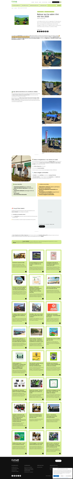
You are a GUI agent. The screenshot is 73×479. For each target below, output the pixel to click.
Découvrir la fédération (16, 5)
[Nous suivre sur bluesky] (20, 476)
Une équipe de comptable (15, 471)
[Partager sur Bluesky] (44, 31)
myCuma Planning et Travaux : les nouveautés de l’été (53, 288)
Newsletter (49, 2)
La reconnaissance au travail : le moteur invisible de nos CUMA (36, 264)
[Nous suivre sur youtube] (16, 476)
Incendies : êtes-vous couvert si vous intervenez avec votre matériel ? (36, 315)
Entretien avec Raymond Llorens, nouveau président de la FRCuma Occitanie (53, 364)
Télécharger (41, 226)
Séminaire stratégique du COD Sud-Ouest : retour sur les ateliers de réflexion (53, 392)
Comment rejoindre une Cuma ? (54, 467)
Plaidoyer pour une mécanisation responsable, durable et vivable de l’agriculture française (28, 469)
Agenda (40, 2)
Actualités (32, 2)
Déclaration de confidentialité (65, 477)
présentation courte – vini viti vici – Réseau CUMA (46, 224)
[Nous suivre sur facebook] (12, 476)
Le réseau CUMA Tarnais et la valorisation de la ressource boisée (19, 315)
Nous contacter (58, 460)
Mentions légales (48, 475)
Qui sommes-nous (15, 465)
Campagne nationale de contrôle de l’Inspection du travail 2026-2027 (53, 264)
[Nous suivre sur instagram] (14, 476)
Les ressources (27, 465)
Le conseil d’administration (15, 468)
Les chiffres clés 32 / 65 (15, 467)
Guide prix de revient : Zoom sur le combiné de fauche (18, 444)
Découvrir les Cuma (25, 5)
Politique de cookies (59, 477)
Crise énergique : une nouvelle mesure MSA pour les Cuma (36, 444)
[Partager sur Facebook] (38, 31)
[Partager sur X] (42, 31)
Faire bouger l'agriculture (34, 5)
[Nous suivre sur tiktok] (18, 476)
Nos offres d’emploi (44, 2)
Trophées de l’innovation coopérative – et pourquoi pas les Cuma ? (53, 315)
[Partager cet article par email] (46, 31)
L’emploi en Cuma (40, 465)
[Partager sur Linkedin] (40, 31)
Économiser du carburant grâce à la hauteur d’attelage (19, 391)
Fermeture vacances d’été (18, 262)
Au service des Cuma (43, 5)
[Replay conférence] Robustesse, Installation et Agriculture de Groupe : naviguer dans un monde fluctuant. (35, 290)
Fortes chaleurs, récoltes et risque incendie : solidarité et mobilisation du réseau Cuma (36, 340)
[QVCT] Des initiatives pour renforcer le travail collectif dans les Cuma (36, 416)
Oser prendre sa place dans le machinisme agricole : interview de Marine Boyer (36, 364)
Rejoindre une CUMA (54, 465)
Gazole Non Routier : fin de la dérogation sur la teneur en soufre (36, 392)
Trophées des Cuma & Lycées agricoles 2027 (53, 339)
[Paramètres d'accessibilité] (60, 2)
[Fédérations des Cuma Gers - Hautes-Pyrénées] (14, 2)
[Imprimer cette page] (48, 31)
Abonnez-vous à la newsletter (28, 467)
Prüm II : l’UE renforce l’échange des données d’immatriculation (52, 416)
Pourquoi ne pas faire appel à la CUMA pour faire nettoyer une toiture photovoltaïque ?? (19, 288)
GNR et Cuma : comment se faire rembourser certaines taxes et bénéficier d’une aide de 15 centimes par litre (53, 445)
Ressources (36, 2)
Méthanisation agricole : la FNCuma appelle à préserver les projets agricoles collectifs (19, 340)
